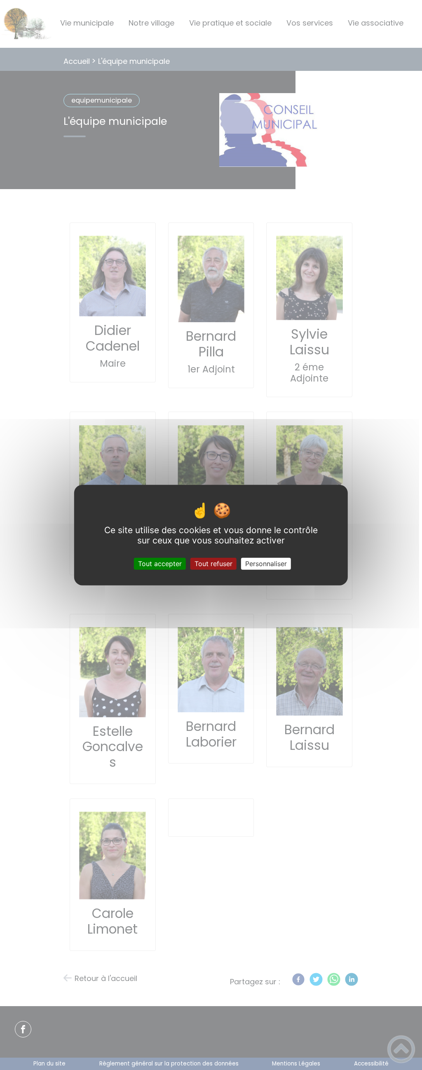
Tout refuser (213, 564)
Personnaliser (266, 564)
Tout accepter (160, 564)
